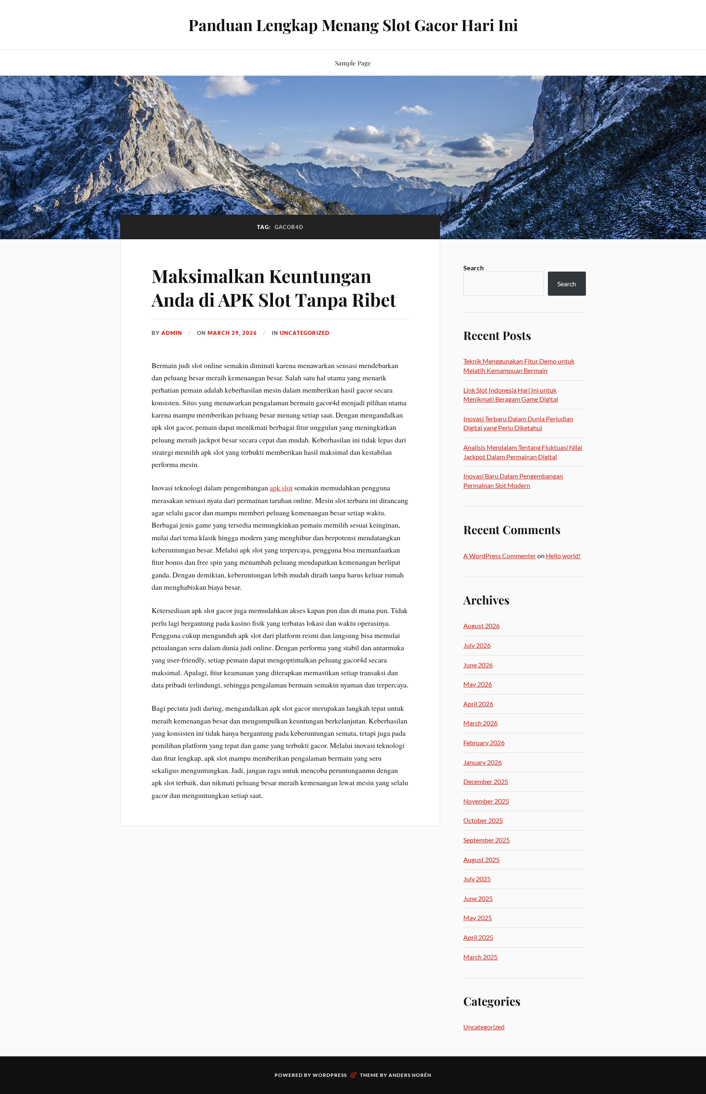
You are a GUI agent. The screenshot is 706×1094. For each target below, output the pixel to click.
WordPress (330, 1075)
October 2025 (483, 820)
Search (473, 268)
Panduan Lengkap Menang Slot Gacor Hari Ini (353, 24)
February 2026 (484, 742)
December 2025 (485, 781)
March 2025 (480, 957)
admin (171, 333)
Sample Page (353, 62)
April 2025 (478, 937)
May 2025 (477, 917)
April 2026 (478, 704)
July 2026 (477, 645)
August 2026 (481, 625)
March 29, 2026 (232, 333)
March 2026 (480, 723)
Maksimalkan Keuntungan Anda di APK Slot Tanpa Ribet (274, 287)
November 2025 (486, 801)
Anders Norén (410, 1075)
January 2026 (482, 762)
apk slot (281, 487)
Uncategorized (305, 333)
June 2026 (478, 665)
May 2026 (477, 684)
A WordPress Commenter (499, 555)
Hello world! (563, 555)
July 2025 (477, 879)
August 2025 (481, 859)
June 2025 (478, 898)
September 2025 (486, 840)
